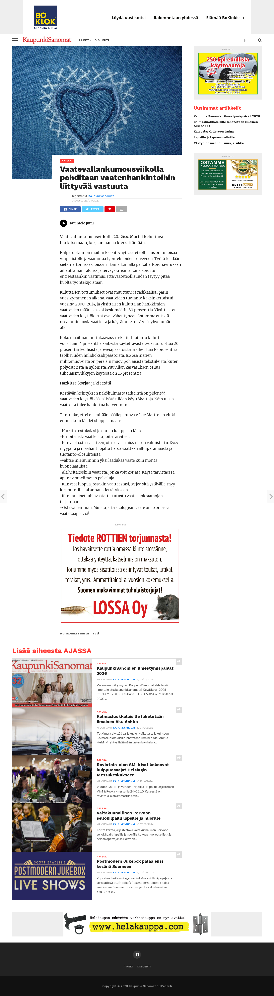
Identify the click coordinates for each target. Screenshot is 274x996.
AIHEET (84, 40)
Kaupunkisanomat (101, 195)
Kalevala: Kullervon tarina (214, 131)
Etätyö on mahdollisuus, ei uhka (219, 143)
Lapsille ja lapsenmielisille (214, 137)
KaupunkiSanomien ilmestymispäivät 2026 (227, 116)
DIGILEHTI (102, 40)
